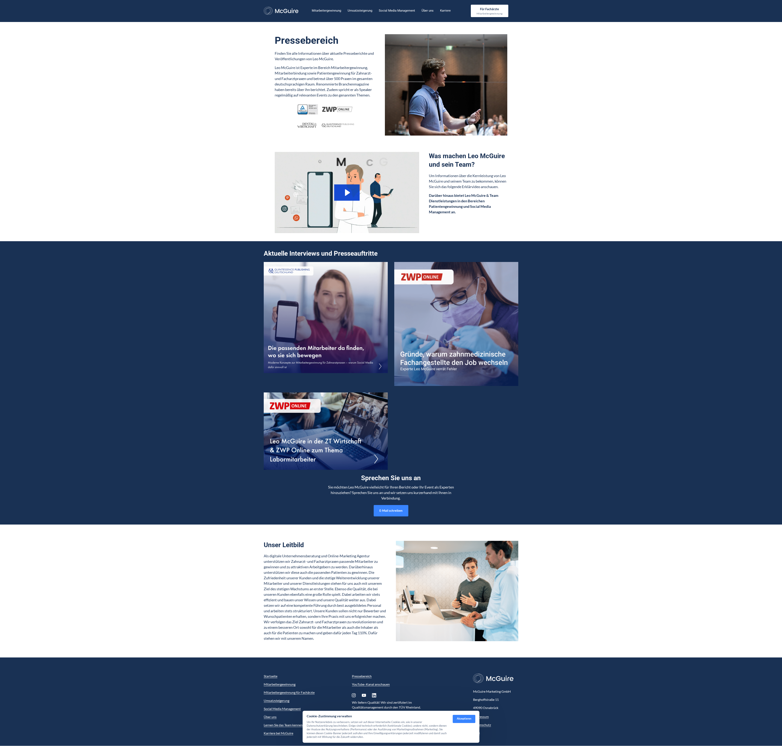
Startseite (270, 676)
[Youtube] (365, 695)
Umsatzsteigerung (276, 700)
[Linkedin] (375, 695)
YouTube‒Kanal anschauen (371, 684)
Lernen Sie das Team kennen (283, 725)
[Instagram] (355, 695)
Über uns (270, 717)
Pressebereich (362, 676)
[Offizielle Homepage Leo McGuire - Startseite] (281, 11)
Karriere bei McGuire (278, 733)
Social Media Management (282, 709)
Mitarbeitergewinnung (279, 684)
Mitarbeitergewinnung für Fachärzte (289, 692)
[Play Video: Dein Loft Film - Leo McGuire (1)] (347, 192)
